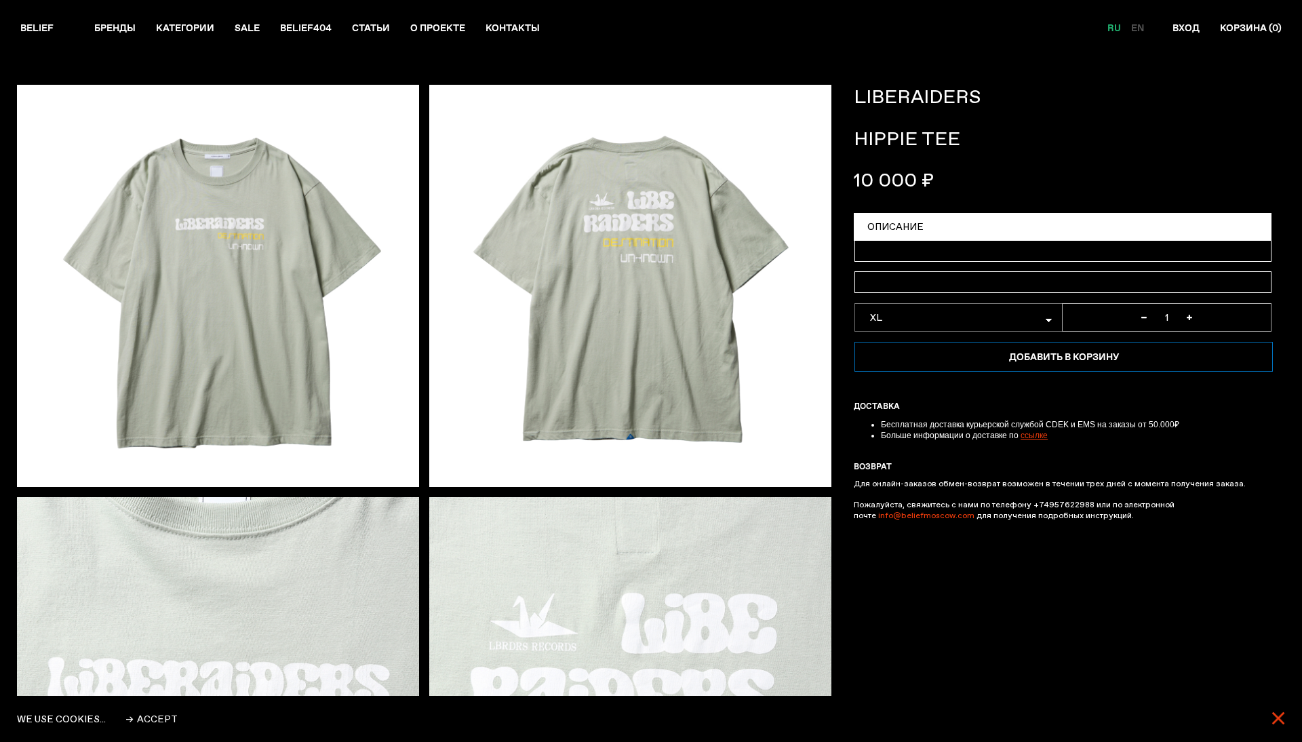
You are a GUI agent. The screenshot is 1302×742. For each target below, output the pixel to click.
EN (1137, 27)
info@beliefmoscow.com (926, 515)
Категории (185, 27)
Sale (247, 27)
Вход (1186, 27)
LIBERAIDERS (917, 96)
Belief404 (306, 27)
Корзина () (1251, 27)
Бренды (115, 27)
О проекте (437, 27)
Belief (37, 27)
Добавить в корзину (1064, 356)
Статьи (371, 27)
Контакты (513, 27)
